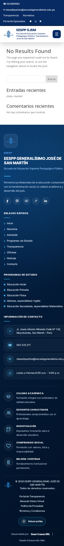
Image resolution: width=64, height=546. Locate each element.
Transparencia (11, 15)
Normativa (28, 15)
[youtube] (26, 201)
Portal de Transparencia (32, 496)
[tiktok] (36, 201)
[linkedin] (45, 201)
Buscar (52, 79)
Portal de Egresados (14, 21)
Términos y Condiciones (32, 510)
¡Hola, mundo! (14, 96)
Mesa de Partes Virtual (32, 501)
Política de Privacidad (32, 505)
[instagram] (17, 201)
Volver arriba (33, 521)
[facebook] (7, 201)
